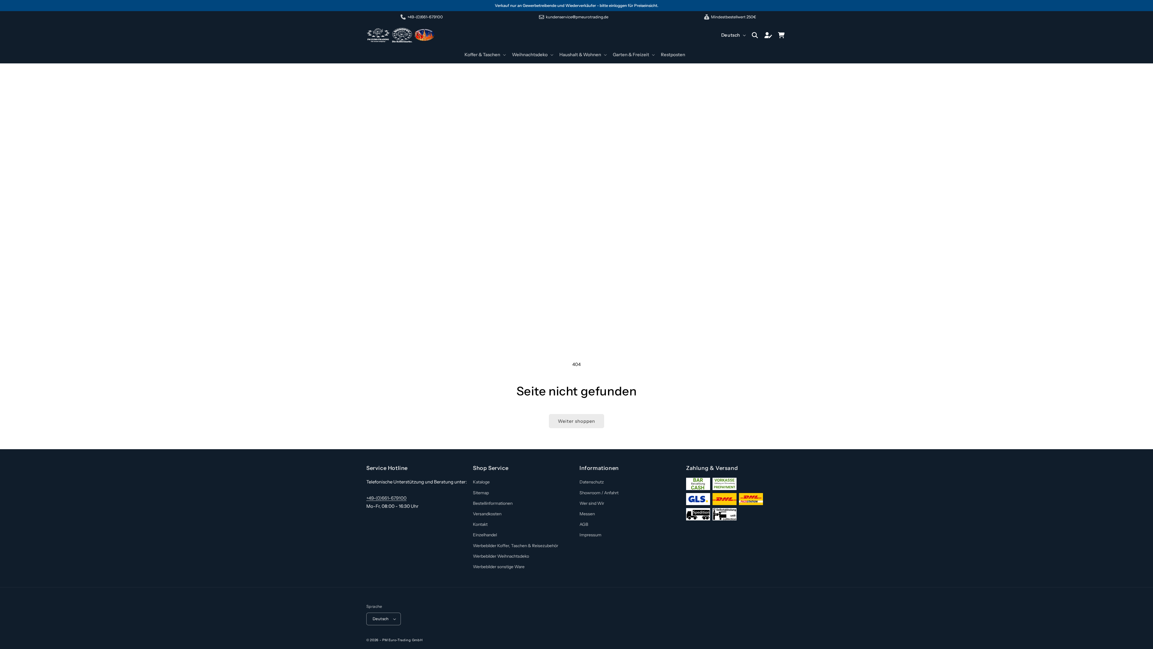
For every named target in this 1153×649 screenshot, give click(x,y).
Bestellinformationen (493, 503)
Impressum (590, 535)
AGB (584, 524)
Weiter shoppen (576, 421)
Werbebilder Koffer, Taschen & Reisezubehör (515, 545)
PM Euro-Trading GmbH (402, 640)
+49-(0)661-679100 (386, 498)
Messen (587, 513)
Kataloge (481, 482)
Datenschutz (592, 482)
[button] (484, 54)
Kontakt (480, 524)
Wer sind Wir (592, 503)
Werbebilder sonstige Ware (499, 566)
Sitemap (481, 492)
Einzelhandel (485, 535)
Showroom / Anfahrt (599, 492)
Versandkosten (487, 513)
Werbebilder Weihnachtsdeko (501, 556)
